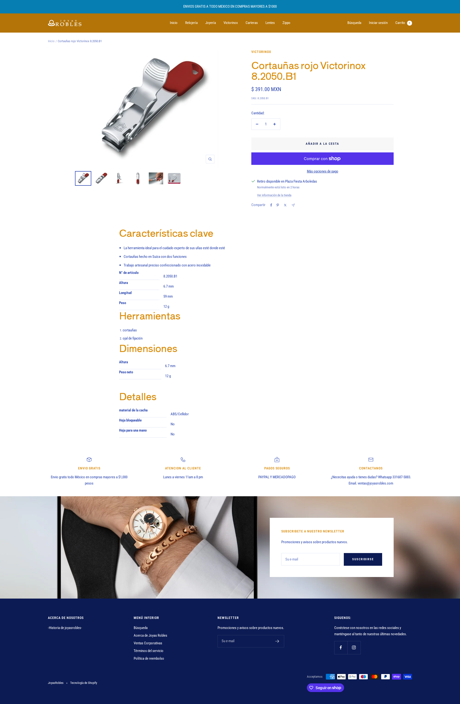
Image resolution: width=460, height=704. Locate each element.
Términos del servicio (148, 651)
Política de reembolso (149, 658)
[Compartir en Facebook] (271, 205)
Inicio (174, 23)
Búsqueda (354, 23)
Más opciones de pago (322, 171)
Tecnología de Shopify (83, 683)
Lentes (270, 23)
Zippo (286, 23)
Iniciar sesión (378, 23)
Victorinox (231, 23)
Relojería (191, 23)
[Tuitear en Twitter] (285, 205)
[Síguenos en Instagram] (354, 647)
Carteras (252, 23)
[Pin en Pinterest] (277, 205)
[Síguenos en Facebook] (340, 647)
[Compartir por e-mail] (293, 205)
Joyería (210, 23)
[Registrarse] (277, 641)
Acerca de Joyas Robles (150, 635)
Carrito (402, 23)
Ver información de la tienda (274, 195)
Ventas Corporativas (148, 643)
